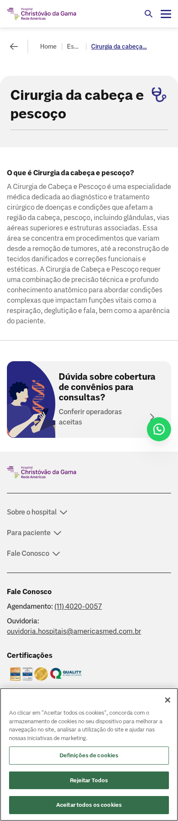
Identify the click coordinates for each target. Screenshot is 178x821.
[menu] (166, 14)
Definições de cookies (89, 755)
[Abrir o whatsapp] (159, 429)
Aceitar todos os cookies (89, 805)
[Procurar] (148, 14)
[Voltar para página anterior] (14, 46)
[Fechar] (167, 700)
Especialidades (75, 46)
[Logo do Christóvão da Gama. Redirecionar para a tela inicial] (41, 14)
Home (48, 46)
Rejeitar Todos (89, 780)
